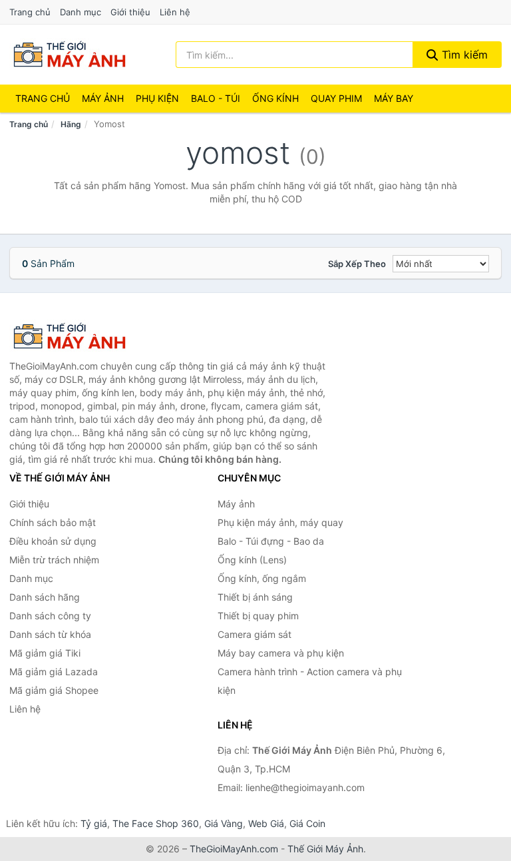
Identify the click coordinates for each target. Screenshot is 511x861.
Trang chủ (30, 12)
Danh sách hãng (44, 597)
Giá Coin (307, 823)
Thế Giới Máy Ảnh (325, 848)
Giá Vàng (223, 823)
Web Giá (266, 823)
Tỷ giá (94, 823)
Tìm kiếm (463, 54)
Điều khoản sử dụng (52, 541)
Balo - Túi (215, 98)
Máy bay (393, 98)
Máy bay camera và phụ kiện (281, 653)
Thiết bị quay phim (258, 615)
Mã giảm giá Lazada (53, 671)
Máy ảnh (103, 98)
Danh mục (80, 12)
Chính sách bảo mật (52, 522)
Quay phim (336, 98)
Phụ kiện (157, 98)
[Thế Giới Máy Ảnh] (75, 336)
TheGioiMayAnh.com (234, 848)
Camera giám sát (254, 634)
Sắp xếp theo (357, 263)
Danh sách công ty (50, 615)
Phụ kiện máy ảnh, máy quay (280, 522)
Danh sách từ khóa (50, 634)
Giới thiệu (130, 12)
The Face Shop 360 (155, 823)
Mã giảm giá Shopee (53, 690)
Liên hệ (175, 12)
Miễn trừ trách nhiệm (54, 559)
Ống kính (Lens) (252, 559)
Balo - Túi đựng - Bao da (271, 541)
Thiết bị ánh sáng (255, 597)
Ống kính (275, 98)
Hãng (71, 124)
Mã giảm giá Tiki (45, 653)
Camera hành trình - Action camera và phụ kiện (310, 681)
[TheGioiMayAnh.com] (69, 54)
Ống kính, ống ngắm (262, 578)
